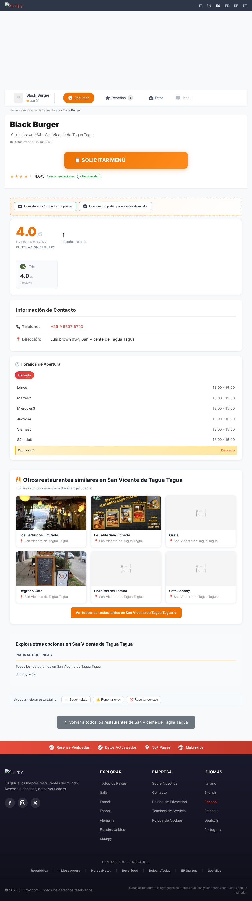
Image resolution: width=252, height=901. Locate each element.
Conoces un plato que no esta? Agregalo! (118, 206)
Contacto (159, 792)
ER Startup (189, 870)
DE (236, 6)
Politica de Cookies (167, 820)
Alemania (107, 820)
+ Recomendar (89, 176)
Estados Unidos (112, 829)
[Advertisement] (126, 50)
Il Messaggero (69, 870)
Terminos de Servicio (169, 811)
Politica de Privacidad (169, 802)
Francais (211, 811)
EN (209, 6)
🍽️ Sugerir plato (75, 699)
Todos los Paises (113, 783)
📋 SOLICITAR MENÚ (100, 160)
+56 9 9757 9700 (66, 326)
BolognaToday (159, 870)
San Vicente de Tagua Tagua (40, 110)
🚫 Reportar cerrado (143, 699)
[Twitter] (35, 803)
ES (218, 6)
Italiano (210, 783)
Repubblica (39, 870)
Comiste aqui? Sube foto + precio (48, 206)
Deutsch (211, 820)
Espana (106, 811)
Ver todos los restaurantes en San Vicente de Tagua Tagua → (126, 612)
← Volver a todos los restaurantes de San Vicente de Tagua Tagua (126, 722)
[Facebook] (10, 803)
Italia (104, 792)
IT (200, 6)
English (210, 792)
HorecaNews (101, 870)
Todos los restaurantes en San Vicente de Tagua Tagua (58, 666)
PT (245, 6)
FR (227, 6)
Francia (106, 802)
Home (14, 110)
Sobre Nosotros (164, 783)
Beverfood (130, 870)
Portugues (213, 829)
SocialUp (214, 870)
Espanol (211, 802)
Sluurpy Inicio (26, 674)
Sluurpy (106, 839)
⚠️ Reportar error (108, 699)
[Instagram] (23, 803)
